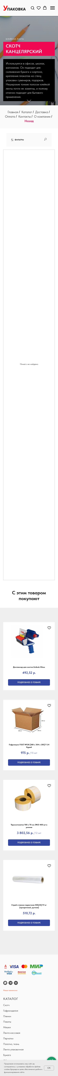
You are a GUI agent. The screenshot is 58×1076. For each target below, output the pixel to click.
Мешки (7, 1027)
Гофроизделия (10, 1010)
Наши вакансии (10, 990)
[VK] (16, 983)
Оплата (10, 116)
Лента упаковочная (13, 1049)
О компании (42, 116)
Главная (13, 112)
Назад (29, 121)
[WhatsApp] (5, 983)
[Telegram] (11, 983)
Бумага (7, 1055)
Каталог (26, 112)
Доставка (41, 112)
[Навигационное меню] (52, 8)
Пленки (7, 1016)
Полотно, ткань (11, 1044)
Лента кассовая (11, 1032)
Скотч (6, 1005)
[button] (32, 8)
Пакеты (7, 1021)
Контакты (24, 116)
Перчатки (8, 1038)
